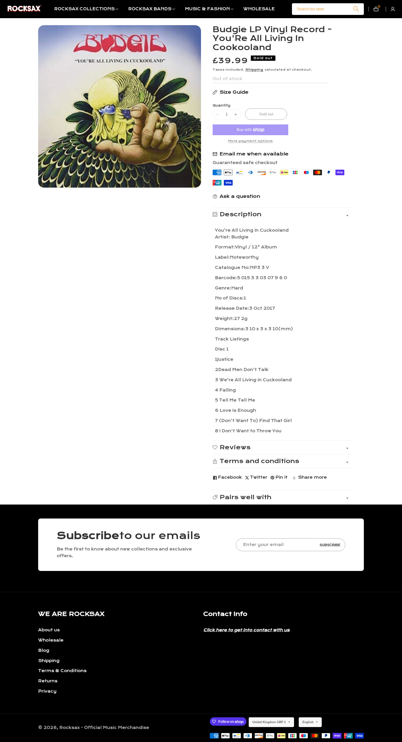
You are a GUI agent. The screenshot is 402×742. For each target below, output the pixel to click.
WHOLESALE (259, 9)
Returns (47, 681)
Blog (43, 650)
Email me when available (254, 154)
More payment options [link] (250, 141)
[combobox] (328, 9)
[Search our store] (356, 9)
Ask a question (240, 196)
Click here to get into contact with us (246, 630)
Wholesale (51, 640)
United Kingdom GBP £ (269, 722)
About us (49, 630)
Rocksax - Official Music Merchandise (104, 728)
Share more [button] (312, 477)
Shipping (254, 70)
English (308, 722)
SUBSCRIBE (330, 545)
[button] (84, 9)
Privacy (47, 691)
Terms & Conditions (62, 670)
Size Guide (234, 92)
